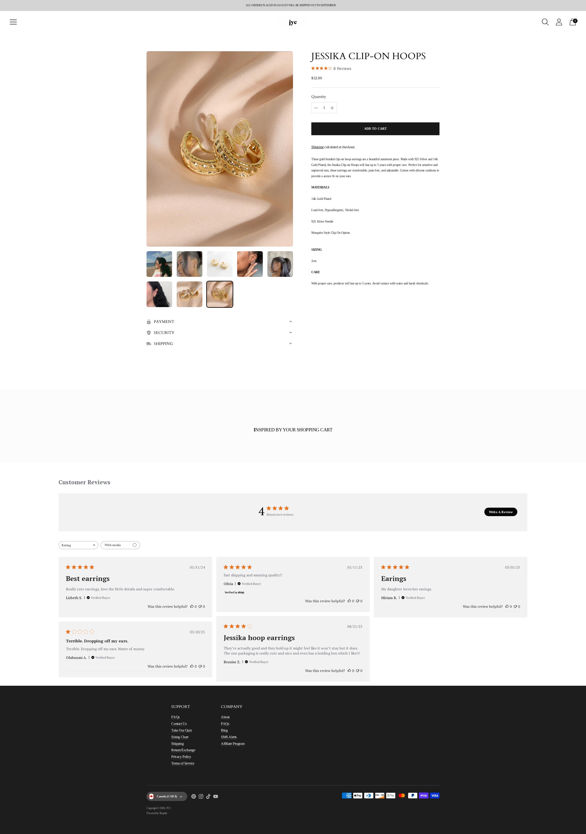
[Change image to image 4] (250, 264)
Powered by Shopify (156, 813)
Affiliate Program (232, 744)
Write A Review (501, 512)
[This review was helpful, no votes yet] (191, 606)
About (225, 717)
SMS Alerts (229, 737)
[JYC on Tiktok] (208, 797)
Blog (224, 730)
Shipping (317, 147)
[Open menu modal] (13, 22)
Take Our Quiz (181, 730)
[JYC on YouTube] (215, 797)
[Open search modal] (545, 22)
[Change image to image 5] (280, 264)
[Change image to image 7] (189, 294)
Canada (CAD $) (167, 796)
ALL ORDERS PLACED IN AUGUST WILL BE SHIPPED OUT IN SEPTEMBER (291, 5)
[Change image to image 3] (220, 264)
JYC (168, 808)
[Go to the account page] (559, 22)
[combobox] (78, 545)
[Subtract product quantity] (332, 107)
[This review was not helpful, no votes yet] (200, 606)
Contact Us (179, 724)
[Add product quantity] (316, 107)
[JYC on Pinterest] (193, 797)
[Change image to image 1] (159, 264)
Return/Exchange (183, 750)
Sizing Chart (179, 737)
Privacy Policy (181, 757)
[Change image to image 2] (189, 264)
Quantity (318, 96)
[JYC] (293, 22)
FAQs (175, 717)
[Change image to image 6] (159, 294)
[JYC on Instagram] (201, 797)
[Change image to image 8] (220, 294)
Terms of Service (182, 763)
